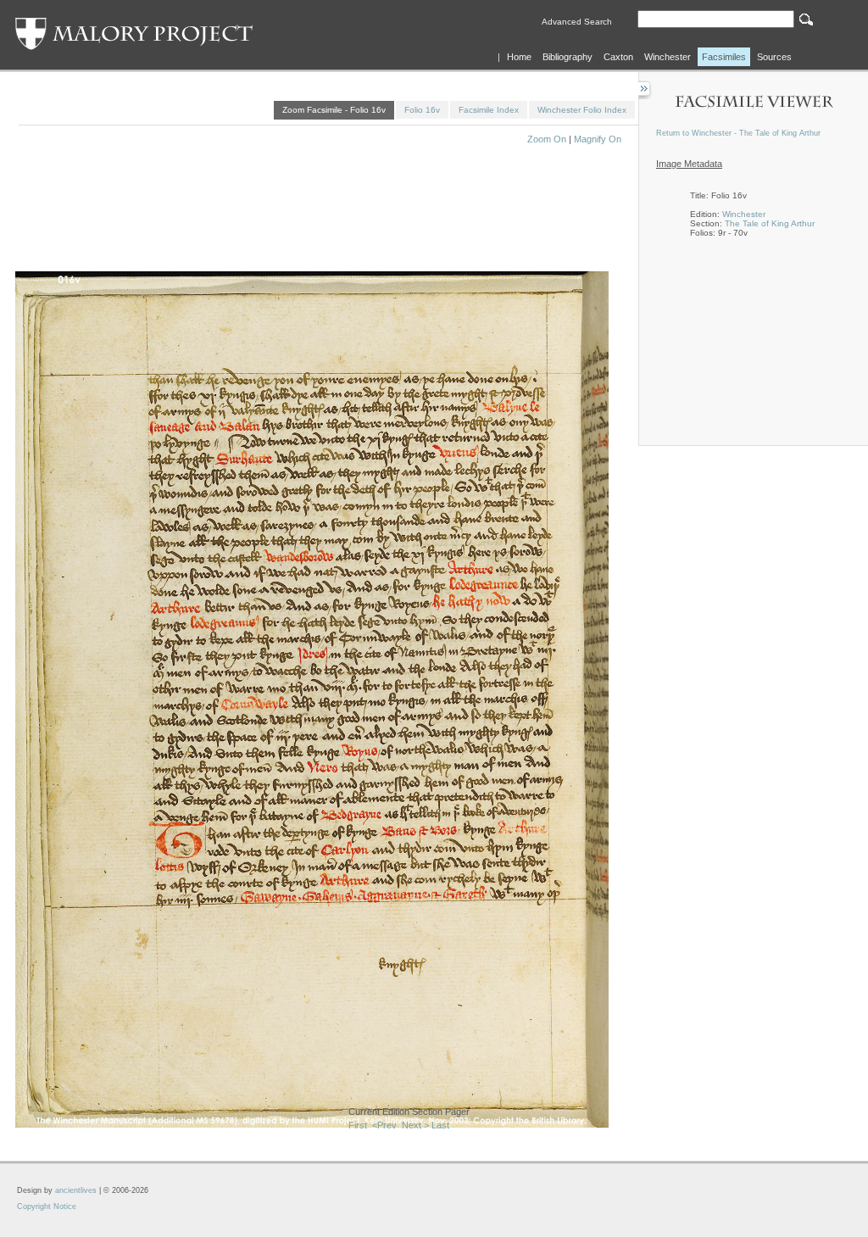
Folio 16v (422, 109)
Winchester (667, 57)
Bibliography (567, 57)
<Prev (384, 1125)
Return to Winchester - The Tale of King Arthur (738, 133)
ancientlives (76, 1190)
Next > (415, 1125)
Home (519, 57)
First (357, 1125)
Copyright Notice (46, 1206)
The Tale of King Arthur (770, 223)
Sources (774, 57)
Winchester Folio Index (581, 109)
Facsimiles (724, 57)
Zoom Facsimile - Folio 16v (334, 109)
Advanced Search (577, 21)
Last (440, 1125)
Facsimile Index (489, 109)
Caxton (618, 57)
